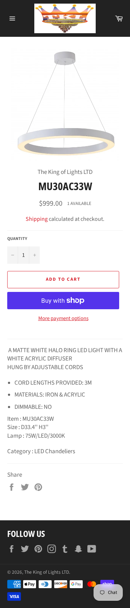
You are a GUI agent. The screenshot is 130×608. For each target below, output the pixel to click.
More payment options (63, 318)
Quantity (17, 239)
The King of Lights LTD (46, 572)
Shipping (37, 219)
